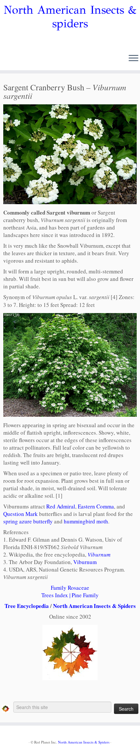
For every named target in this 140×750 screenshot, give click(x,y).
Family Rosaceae (70, 587)
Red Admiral (60, 506)
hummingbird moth (86, 521)
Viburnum (99, 554)
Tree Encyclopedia (27, 606)
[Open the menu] (133, 58)
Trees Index (54, 595)
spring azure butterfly (28, 521)
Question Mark (20, 514)
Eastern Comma (96, 506)
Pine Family (85, 595)
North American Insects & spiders (70, 17)
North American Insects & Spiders (94, 606)
